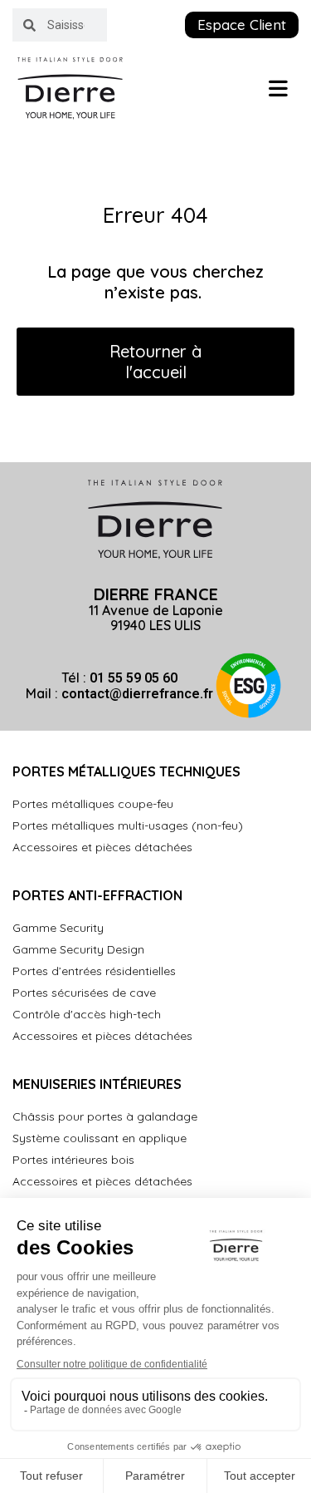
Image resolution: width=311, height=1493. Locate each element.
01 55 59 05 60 (133, 678)
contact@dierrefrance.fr (137, 694)
